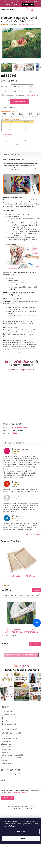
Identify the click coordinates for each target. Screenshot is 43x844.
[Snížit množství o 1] (9, 103)
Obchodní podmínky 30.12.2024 (11, 758)
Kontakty (4, 736)
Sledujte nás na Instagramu (22, 670)
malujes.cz (7, 721)
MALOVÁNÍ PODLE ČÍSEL (20, 428)
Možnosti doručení (33, 95)
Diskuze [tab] (20, 154)
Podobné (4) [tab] (12, 154)
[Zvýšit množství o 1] (9, 100)
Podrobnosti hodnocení (26, 24)
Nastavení (21, 832)
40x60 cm (22, 595)
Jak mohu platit (6, 750)
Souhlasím (20, 838)
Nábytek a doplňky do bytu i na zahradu (21, 806)
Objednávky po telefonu (9, 739)
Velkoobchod (5, 752)
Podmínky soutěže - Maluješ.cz (22, 808)
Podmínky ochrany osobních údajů (12, 755)
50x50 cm (30, 595)
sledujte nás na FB (10, 718)
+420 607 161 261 (9, 715)
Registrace (4, 761)
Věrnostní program (7, 744)
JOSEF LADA (28, 4)
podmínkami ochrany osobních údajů (21, 792)
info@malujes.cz (9, 711)
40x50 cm (13, 595)
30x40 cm (5, 595)
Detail (36, 590)
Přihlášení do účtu (7, 763)
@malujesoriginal (10, 724)
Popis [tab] (5, 154)
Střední (14, 433)
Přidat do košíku (20, 101)
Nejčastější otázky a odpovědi (11, 733)
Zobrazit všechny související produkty (21, 655)
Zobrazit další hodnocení (32, 535)
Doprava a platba (6, 741)
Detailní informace (7, 134)
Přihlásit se (7, 798)
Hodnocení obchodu (7, 747)
